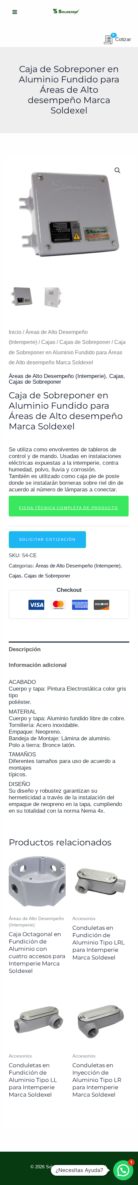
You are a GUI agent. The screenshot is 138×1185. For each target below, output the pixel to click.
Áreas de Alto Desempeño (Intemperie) (57, 376)
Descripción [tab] (25, 649)
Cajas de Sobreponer (84, 342)
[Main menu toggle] (14, 12)
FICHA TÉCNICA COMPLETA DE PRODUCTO (68, 508)
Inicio (15, 332)
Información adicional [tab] (38, 665)
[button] (118, 170)
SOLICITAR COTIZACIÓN (47, 539)
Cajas (48, 342)
